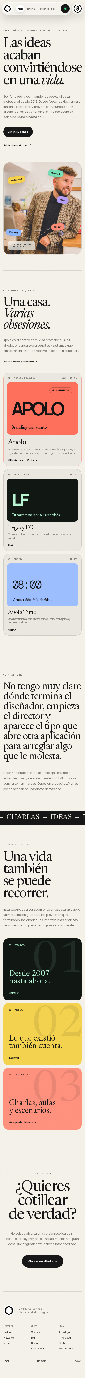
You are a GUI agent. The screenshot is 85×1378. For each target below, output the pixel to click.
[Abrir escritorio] (65, 8)
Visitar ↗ (32, 460)
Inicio (20, 8)
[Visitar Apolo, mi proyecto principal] (77, 8)
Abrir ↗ (12, 545)
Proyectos (43, 8)
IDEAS (63, 200)
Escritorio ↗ (37, 1348)
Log (53, 8)
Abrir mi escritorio (17, 145)
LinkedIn (41, 1361)
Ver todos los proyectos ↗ (20, 361)
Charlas (35, 1332)
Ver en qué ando (18, 131)
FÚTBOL (57, 227)
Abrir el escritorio (42, 1261)
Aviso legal (65, 1332)
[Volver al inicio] (9, 1310)
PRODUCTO (56, 173)
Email (6, 1361)
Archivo (7, 1343)
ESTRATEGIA (16, 180)
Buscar (35, 1343)
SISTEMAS (14, 232)
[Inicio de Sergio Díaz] (7, 8)
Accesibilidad (66, 1348)
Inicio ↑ (78, 1361)
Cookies (63, 1343)
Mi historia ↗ (15, 460)
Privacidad (65, 1337)
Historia (30, 8)
